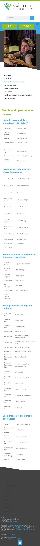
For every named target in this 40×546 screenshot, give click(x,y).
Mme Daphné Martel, (16, 528)
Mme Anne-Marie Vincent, (24, 529)
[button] (6, 48)
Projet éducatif (8, 493)
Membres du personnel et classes (14, 82)
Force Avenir (8, 92)
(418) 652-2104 (12, 534)
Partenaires (7, 507)
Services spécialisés (10, 85)
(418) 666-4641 (20, 539)
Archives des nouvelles (10, 485)
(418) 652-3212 (13, 537)
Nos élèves (7, 500)
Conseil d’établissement (11, 88)
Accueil (6, 481)
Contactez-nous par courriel (9, 521)
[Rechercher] (32, 18)
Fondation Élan (7, 504)
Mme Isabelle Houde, (22, 526)
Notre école (7, 75)
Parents (6, 496)
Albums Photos (8, 511)
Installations (7, 78)
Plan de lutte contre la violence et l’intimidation (18, 95)
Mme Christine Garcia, (16, 525)
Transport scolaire (9, 98)
